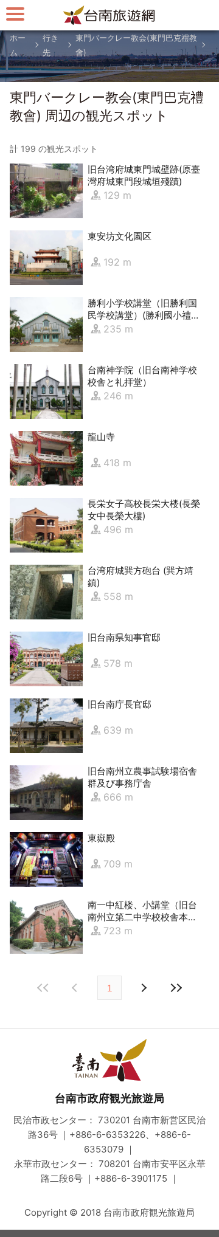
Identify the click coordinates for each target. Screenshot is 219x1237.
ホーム (18, 45)
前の (143, 988)
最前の (43, 988)
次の (76, 988)
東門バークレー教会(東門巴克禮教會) (136, 45)
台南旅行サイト (109, 15)
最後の (176, 988)
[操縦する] (15, 13)
